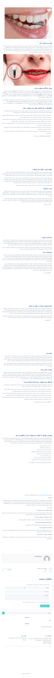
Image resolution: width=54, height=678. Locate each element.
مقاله (49, 9)
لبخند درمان (42, 41)
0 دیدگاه (37, 41)
